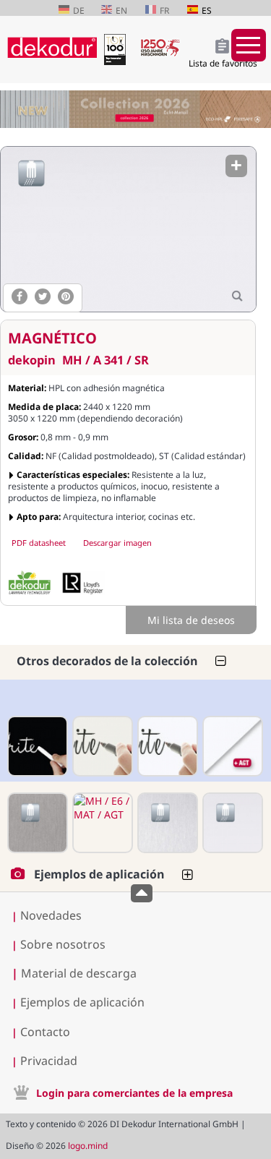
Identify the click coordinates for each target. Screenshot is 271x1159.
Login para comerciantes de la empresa (134, 1093)
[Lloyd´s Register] (83, 582)
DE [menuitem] (79, 10)
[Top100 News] (118, 61)
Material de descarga (74, 973)
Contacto (45, 1032)
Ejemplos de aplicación (82, 1002)
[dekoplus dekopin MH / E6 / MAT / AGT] (101, 822)
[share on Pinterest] (66, 296)
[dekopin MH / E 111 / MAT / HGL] (166, 746)
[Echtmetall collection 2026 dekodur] (135, 111)
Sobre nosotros (63, 944)
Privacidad (48, 1061)
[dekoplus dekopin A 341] (127, 229)
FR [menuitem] (164, 10)
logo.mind (88, 1145)
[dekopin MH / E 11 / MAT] (36, 746)
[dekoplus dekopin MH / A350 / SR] (166, 822)
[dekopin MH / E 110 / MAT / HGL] (101, 746)
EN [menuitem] (121, 10)
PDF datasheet (39, 542)
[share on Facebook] (19, 296)
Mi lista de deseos (191, 620)
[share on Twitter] (43, 296)
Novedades (51, 915)
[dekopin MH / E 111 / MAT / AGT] (231, 746)
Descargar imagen (117, 542)
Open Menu (248, 45)
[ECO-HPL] (29, 582)
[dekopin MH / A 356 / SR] (36, 822)
